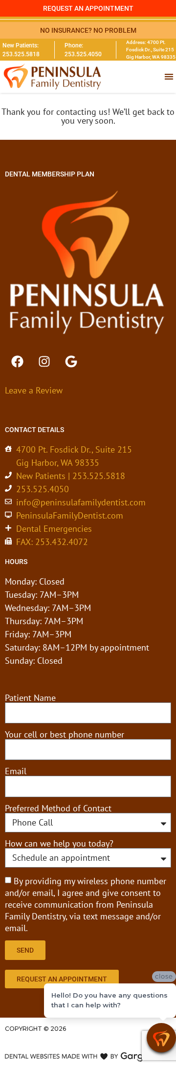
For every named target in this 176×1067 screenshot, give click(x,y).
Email (15, 771)
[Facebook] (17, 361)
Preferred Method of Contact (58, 808)
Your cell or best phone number (64, 734)
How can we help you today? (59, 843)
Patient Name (30, 698)
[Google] (71, 361)
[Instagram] (44, 361)
